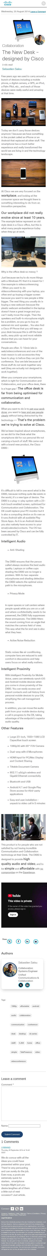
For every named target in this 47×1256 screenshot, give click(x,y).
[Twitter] (21, 988)
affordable (24, 1006)
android (36, 1006)
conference (32, 1025)
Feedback (11, 1213)
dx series (33, 1034)
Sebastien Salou (12, 69)
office (38, 1043)
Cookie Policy (13, 1215)
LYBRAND (5, 1148)
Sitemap (23, 1213)
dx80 (13, 1043)
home (29, 1043)
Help (17, 1213)
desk (13, 1034)
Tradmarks (22, 1215)
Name (4, 1126)
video (37, 1052)
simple (14, 1052)
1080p (14, 1006)
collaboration (25, 1015)
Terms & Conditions (33, 1213)
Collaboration (13, 46)
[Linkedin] (28, 988)
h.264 (21, 1043)
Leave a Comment (38, 12)
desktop (22, 1034)
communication (17, 1025)
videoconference (18, 1061)
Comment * (7, 1085)
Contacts (4, 1213)
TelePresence (26, 1052)
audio (13, 1015)
